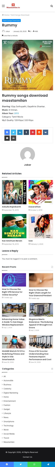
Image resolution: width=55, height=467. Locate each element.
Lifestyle (7, 413)
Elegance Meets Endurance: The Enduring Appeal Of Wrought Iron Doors (41, 323)
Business (7, 385)
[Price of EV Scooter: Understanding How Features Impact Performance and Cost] (41, 341)
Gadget (7, 409)
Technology (9, 426)
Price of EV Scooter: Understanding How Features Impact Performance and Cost (40, 355)
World (6, 430)
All (5, 376)
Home (6, 15)
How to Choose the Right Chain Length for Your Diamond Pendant (40, 293)
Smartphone (9, 421)
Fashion (7, 405)
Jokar (7, 31)
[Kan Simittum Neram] (14, 226)
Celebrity (7, 389)
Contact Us (27, 457)
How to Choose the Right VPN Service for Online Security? (12, 292)
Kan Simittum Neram (12, 240)
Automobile (8, 380)
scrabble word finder (42, 452)
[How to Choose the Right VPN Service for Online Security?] (14, 280)
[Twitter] (13, 132)
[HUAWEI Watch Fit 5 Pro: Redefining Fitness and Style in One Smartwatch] (14, 341)
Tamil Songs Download (20, 15)
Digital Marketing (11, 393)
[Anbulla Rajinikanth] (14, 192)
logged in (17, 259)
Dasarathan (35, 206)
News (6, 417)
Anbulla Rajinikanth (11, 206)
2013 (16, 113)
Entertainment (10, 401)
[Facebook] (7, 132)
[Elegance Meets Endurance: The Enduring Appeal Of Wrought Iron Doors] (41, 309)
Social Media (9, 434)
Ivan (31, 240)
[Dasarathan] (41, 192)
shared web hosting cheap (46, 452)
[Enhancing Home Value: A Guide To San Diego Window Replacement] (14, 309)
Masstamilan (9, 442)
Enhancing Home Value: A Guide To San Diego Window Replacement (13, 322)
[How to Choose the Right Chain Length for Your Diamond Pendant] (41, 280)
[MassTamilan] (13, 6)
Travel (6, 438)
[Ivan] (41, 226)
